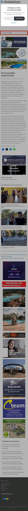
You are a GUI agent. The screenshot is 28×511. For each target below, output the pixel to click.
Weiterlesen (14, 22)
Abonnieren (19, 18)
